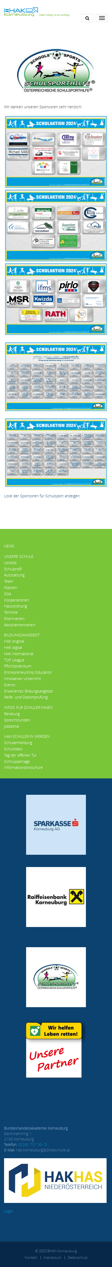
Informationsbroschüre (23, 767)
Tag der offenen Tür (20, 755)
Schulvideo (13, 748)
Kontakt (31, 1257)
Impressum (52, 1257)
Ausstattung (14, 574)
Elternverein (14, 618)
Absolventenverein (19, 624)
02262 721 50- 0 (32, 1144)
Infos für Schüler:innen (28, 707)
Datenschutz (78, 1257)
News (9, 546)
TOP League (14, 660)
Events (9, 684)
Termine (11, 612)
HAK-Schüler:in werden (27, 736)
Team (8, 581)
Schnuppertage (17, 761)
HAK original (14, 641)
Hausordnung (15, 606)
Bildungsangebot (22, 634)
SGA (7, 593)
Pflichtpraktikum (17, 666)
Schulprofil (13, 568)
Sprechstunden (17, 720)
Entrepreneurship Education (28, 672)
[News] (36, 11)
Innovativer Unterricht (22, 678)
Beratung (12, 713)
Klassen (10, 587)
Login (8, 1211)
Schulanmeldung (18, 742)
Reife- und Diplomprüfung (26, 697)
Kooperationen (16, 600)
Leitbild (10, 562)
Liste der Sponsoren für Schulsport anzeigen (42, 495)
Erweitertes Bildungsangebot (28, 691)
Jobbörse (11, 726)
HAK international (18, 653)
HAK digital (13, 647)
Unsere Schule (18, 556)
